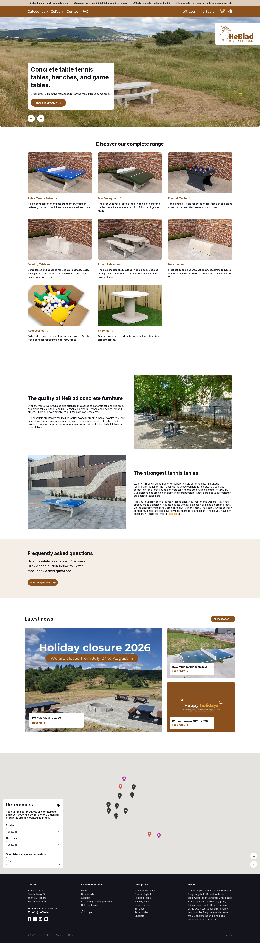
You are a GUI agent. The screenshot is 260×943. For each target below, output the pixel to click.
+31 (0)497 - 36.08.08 (44, 908)
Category (11, 838)
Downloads (87, 894)
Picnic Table (202, 905)
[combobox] (33, 831)
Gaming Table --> (39, 264)
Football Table (143, 897)
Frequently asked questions (96, 901)
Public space (195, 901)
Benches (139, 908)
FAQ (85, 11)
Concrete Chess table (220, 897)
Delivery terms (89, 905)
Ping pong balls (197, 894)
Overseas (200, 908)
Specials (139, 915)
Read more (40, 722)
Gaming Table (142, 901)
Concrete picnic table (200, 890)
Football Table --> (179, 198)
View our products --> (48, 102)
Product (11, 825)
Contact (73, 11)
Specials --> (106, 330)
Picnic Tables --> (109, 264)
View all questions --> (43, 582)
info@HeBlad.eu (41, 912)
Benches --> (176, 264)
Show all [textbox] (12, 831)
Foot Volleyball (143, 894)
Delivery (57, 11)
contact (172, 513)
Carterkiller (200, 897)
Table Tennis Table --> (42, 198)
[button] (117, 806)
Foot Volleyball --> (110, 198)
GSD (70, 935)
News (84, 890)
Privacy (228, 935)
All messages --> (223, 618)
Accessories (141, 912)
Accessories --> (38, 330)
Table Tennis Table (145, 890)
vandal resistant (222, 890)
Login (88, 912)
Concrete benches (206, 919)
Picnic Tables (142, 905)
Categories (36, 11)
